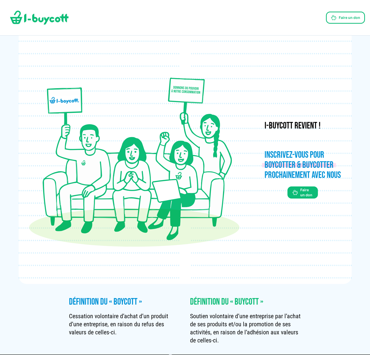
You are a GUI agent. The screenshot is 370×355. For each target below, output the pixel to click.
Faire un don (349, 17)
